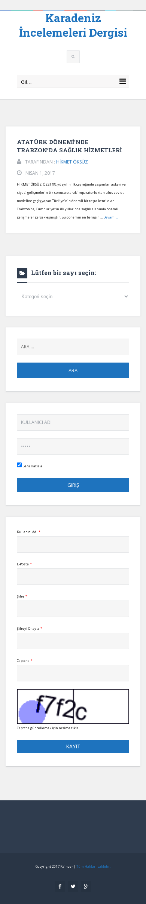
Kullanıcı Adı (28, 531)
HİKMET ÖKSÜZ (72, 162)
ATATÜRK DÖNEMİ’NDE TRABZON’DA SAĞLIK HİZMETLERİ (69, 146)
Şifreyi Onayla (29, 628)
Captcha (25, 660)
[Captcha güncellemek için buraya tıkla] (73, 706)
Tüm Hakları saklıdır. (93, 866)
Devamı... (110, 217)
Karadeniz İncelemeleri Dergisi (73, 25)
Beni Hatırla (32, 466)
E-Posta (24, 564)
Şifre (22, 596)
